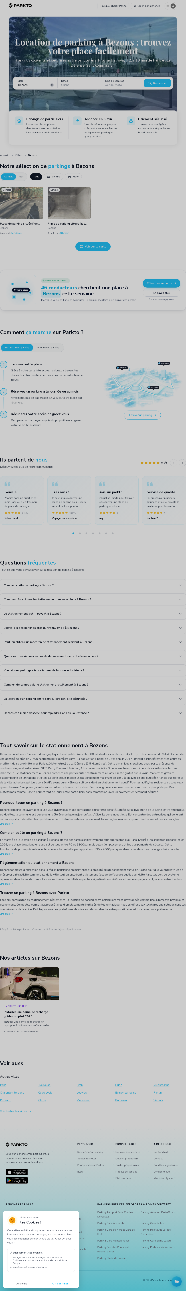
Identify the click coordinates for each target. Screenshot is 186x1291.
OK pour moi (60, 1283)
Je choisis (22, 1283)
